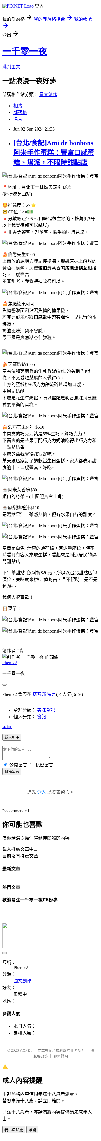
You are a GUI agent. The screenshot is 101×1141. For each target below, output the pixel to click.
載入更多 (11, 737)
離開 (32, 1130)
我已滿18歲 (13, 1130)
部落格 (20, 112)
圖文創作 (48, 94)
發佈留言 (11, 772)
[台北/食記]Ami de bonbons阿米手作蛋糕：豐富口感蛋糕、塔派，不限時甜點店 (53, 152)
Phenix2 (9, 662)
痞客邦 (39, 694)
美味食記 (46, 710)
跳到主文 (11, 66)
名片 (17, 119)
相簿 (17, 105)
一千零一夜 (24, 51)
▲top (7, 726)
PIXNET (26, 1050)
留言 (51, 694)
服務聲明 (60, 1056)
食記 (41, 716)
